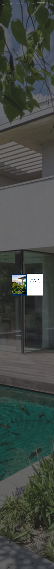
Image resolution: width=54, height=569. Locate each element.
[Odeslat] (41, 289)
